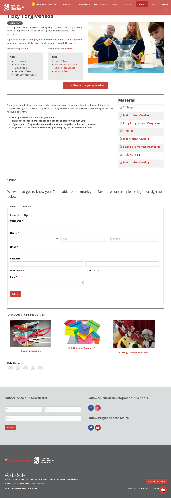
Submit (15, 294)
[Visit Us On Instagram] (97, 407)
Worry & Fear (61, 71)
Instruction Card (134, 115)
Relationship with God (66, 64)
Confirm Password (94, 270)
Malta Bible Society (35, 484)
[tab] (13, 206)
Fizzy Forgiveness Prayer (139, 123)
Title (126, 107)
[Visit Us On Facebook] (91, 407)
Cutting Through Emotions (133, 352)
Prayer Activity (15, 23)
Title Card (130, 154)
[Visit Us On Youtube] (97, 427)
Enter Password (17, 270)
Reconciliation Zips (30, 351)
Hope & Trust (61, 61)
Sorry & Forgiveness (65, 67)
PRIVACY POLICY (144, 488)
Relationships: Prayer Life (82, 348)
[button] (163, 490)
